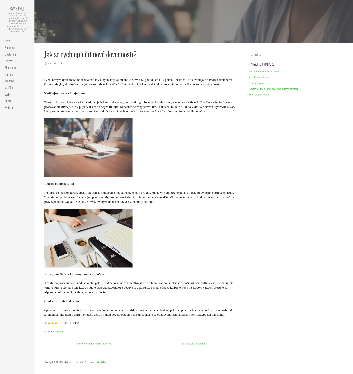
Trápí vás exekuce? (259, 77)
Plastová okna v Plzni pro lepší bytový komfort (273, 89)
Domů (8, 40)
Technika (9, 80)
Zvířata (9, 107)
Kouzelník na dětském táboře (264, 71)
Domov (9, 60)
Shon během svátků (259, 94)
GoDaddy (102, 362)
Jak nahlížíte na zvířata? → (195, 343)
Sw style (17, 9)
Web (7, 94)
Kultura (9, 74)
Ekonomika (11, 67)
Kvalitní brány (256, 83)
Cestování (10, 54)
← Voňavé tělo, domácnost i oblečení (92, 343)
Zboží (8, 100)
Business (10, 47)
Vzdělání (9, 87)
